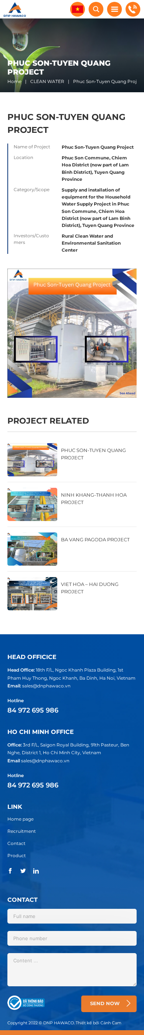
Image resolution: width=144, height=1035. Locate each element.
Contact (16, 843)
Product (16, 855)
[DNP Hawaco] (15, 8)
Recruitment (21, 831)
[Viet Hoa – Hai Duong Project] (72, 594)
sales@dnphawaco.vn (46, 686)
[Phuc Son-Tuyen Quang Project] (72, 460)
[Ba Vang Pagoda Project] (72, 549)
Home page (20, 819)
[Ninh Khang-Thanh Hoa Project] (72, 504)
